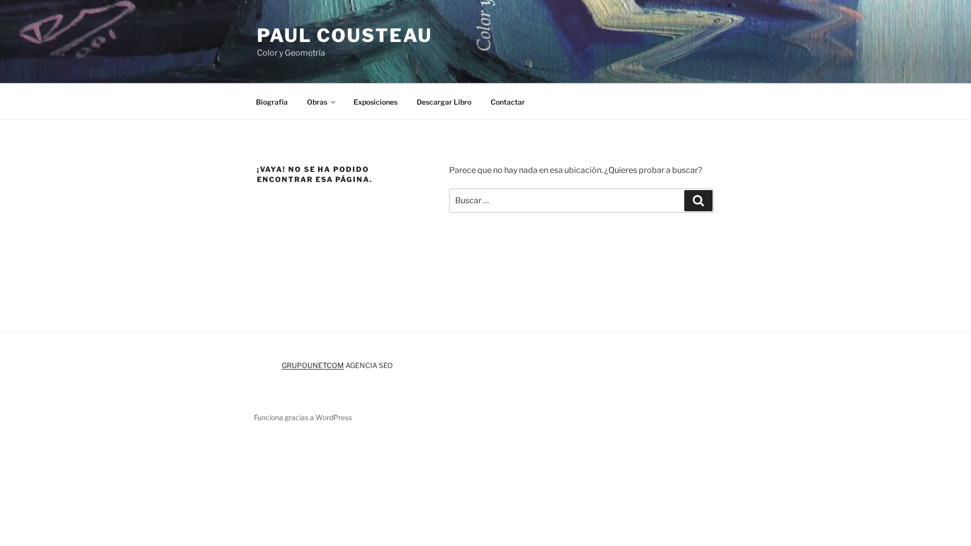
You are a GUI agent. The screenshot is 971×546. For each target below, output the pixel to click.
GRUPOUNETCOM (313, 365)
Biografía (272, 102)
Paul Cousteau (344, 35)
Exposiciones (376, 102)
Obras (317, 102)
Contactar (508, 102)
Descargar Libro (444, 102)
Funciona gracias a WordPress (303, 417)
